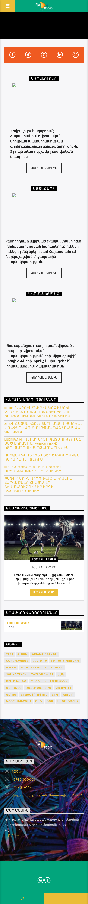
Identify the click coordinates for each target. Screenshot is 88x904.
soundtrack (16, 674)
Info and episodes (44, 592)
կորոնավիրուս (18, 701)
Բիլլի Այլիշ (16, 681)
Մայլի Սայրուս (38, 688)
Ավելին (10, 835)
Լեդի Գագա (59, 681)
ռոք (50, 701)
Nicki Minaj (54, 667)
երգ (55, 694)
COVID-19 (39, 661)
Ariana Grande (44, 654)
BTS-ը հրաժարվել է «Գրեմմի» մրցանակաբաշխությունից (33, 469)
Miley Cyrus (31, 667)
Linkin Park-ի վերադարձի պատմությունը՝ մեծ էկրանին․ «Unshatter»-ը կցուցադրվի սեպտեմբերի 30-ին (43, 444)
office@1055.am (23, 787)
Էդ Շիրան (38, 681)
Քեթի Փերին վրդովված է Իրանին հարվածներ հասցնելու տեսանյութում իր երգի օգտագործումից (38, 485)
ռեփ (38, 701)
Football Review (18, 623)
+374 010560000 (23, 779)
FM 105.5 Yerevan (65, 661)
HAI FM (11, 667)
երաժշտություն (34, 694)
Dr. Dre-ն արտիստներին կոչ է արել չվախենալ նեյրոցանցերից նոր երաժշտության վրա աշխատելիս (37, 412)
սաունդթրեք (68, 701)
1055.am (18, 771)
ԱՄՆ (61, 674)
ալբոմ (11, 694)
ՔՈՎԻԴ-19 (63, 688)
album (22, 654)
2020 (9, 654)
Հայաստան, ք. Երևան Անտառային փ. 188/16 (47, 795)
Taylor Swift (42, 674)
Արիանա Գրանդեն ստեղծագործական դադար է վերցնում (42, 457)
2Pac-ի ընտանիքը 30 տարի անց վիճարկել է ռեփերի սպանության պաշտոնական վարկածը (43, 428)
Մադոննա (14, 688)
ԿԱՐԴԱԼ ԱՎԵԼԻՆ (44, 168)
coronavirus (17, 661)
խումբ (68, 694)
